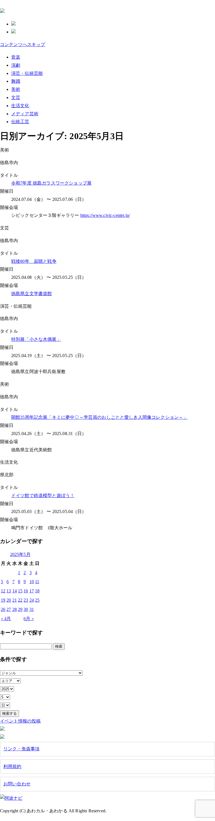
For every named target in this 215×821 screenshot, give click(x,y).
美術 (15, 89)
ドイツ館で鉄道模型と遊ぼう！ (42, 495)
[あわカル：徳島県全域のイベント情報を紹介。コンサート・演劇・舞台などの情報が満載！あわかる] (2, 10)
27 (8, 609)
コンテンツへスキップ (22, 44)
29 (20, 609)
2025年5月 (20, 554)
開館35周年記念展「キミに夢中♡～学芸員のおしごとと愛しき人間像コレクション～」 (99, 417)
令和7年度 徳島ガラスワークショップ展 (51, 183)
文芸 (15, 97)
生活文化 (20, 105)
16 (26, 590)
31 (31, 609)
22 (20, 600)
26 (3, 609)
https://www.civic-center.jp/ (105, 215)
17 (31, 590)
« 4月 (6, 618)
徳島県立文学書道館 (31, 293)
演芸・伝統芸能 (27, 73)
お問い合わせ (17, 783)
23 (26, 600)
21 (14, 600)
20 (8, 600)
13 (8, 590)
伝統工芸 (20, 121)
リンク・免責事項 (21, 748)
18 (37, 590)
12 (3, 590)
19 (3, 600)
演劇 (15, 65)
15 (20, 590)
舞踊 (15, 81)
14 (14, 590)
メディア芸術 (24, 113)
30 (26, 609)
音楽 (15, 57)
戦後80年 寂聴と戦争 (34, 261)
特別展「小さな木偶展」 (36, 339)
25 (37, 600)
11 (37, 581)
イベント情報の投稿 (20, 721)
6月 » (29, 618)
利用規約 (12, 766)
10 (31, 581)
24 (31, 600)
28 (14, 609)
